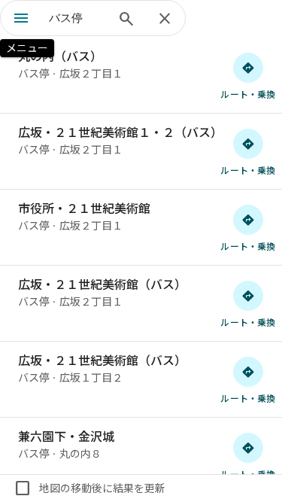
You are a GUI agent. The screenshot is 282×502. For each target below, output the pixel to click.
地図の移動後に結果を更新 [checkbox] (89, 488)
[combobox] (77, 18)
